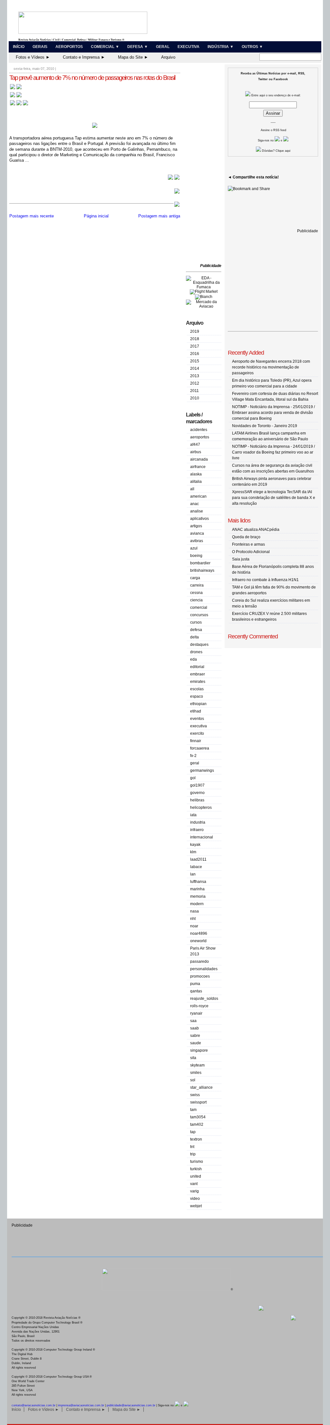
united (195, 1176)
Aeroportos (69, 46)
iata (193, 815)
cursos (196, 622)
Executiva (188, 46)
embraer (197, 674)
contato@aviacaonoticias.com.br (33, 1405)
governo (197, 792)
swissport (198, 1102)
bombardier (200, 563)
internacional (201, 837)
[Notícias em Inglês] (19, 105)
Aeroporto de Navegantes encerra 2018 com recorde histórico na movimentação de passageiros (271, 367)
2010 (194, 398)
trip (193, 1154)
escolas (197, 689)
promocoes (200, 976)
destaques (199, 644)
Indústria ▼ (221, 46)
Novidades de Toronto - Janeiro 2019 (264, 426)
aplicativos (199, 518)
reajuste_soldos (204, 998)
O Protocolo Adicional (251, 552)
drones (196, 652)
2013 (194, 376)
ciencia (196, 600)
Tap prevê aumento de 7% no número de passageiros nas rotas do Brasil (92, 77)
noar (194, 926)
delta (194, 637)
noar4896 (198, 933)
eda (193, 659)
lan (193, 874)
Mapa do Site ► (133, 57)
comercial (198, 607)
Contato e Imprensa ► (84, 57)
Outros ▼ (252, 46)
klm (193, 852)
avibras (196, 541)
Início (18, 46)
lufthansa (198, 881)
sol (192, 1080)
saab (194, 1028)
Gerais (40, 46)
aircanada (199, 459)
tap (193, 1132)
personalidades (204, 969)
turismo (196, 1161)
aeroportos (199, 437)
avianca (197, 533)
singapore (199, 1050)
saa (193, 1021)
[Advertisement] (205, 164)
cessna (196, 592)
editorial (197, 667)
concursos (199, 615)
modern (197, 904)
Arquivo (168, 57)
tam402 (196, 1124)
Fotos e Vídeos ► (33, 57)
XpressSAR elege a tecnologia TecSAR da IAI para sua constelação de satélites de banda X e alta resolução (273, 498)
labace (196, 867)
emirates (197, 681)
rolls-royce (199, 1006)
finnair (195, 741)
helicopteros (201, 807)
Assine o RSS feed (273, 130)
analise (196, 511)
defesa (196, 629)
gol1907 (197, 785)
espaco (196, 696)
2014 (194, 368)
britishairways (202, 570)
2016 (194, 353)
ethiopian (198, 704)
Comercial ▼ (105, 46)
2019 (194, 331)
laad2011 (198, 859)
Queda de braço (246, 537)
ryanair (196, 1013)
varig (194, 1191)
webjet (196, 1206)
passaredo (199, 961)
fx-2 (193, 755)
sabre (195, 1035)
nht (193, 918)
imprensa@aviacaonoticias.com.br (81, 1405)
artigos (196, 526)
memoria (198, 896)
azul (194, 548)
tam (193, 1109)
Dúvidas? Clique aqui (275, 150)
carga (195, 578)
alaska (196, 474)
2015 (194, 361)
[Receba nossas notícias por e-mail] (15, 97)
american (198, 496)
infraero (197, 829)
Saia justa (240, 559)
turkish (196, 1169)
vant (194, 1183)
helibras (197, 800)
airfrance (198, 466)
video (195, 1198)
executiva (198, 726)
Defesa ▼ (137, 46)
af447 (195, 444)
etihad (195, 711)
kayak (195, 844)
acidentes (198, 429)
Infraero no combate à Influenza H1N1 (265, 580)
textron (196, 1139)
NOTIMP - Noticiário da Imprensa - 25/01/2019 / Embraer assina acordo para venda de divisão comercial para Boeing (273, 413)
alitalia (196, 481)
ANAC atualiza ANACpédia (255, 529)
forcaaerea (199, 748)
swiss (195, 1095)
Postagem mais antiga (159, 216)
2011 (194, 390)
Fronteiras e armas (248, 544)
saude (195, 1043)
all (192, 489)
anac (194, 504)
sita (193, 1058)
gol (193, 778)
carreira (197, 585)
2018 (194, 339)
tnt (192, 1146)
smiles (195, 1072)
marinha (197, 889)
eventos (197, 718)
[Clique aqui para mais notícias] (15, 89)
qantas (196, 991)
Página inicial (96, 216)
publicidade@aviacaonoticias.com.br (131, 1405)
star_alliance (201, 1087)
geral (194, 763)
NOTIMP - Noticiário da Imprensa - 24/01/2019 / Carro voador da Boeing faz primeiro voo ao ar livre (273, 452)
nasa (194, 911)
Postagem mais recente (31, 216)
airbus (195, 452)
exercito (197, 733)
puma (195, 983)
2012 (194, 383)
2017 (194, 346)
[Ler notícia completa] (173, 179)
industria (197, 822)
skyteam (197, 1065)
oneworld (198, 941)
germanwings (202, 770)
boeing (196, 555)
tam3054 (198, 1117)
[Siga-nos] (277, 140)
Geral (163, 46)
